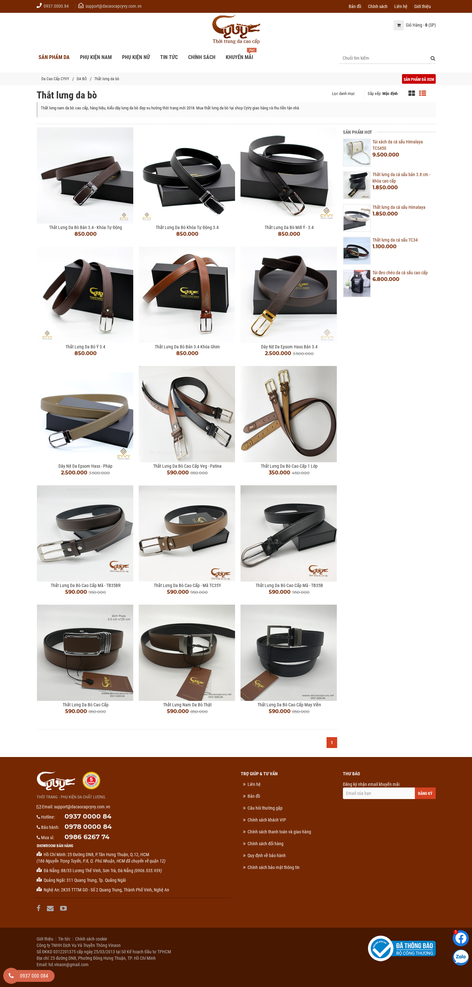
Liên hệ (400, 6)
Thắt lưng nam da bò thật (187, 704)
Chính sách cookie (91, 938)
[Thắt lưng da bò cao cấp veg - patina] (187, 414)
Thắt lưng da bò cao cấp (86, 704)
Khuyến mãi (239, 57)
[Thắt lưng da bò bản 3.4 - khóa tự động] (85, 175)
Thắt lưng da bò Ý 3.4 (85, 346)
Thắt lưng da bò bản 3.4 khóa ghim (187, 346)
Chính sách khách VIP (267, 819)
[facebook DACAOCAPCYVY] (39, 908)
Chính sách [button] (201, 57)
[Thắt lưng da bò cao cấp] (85, 653)
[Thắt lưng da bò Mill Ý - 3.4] (289, 175)
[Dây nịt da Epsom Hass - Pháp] (85, 414)
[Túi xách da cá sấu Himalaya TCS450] (357, 152)
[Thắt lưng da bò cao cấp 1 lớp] (289, 414)
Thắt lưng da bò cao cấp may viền (289, 704)
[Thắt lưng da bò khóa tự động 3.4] (187, 175)
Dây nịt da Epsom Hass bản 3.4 (289, 346)
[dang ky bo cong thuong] (402, 948)
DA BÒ (82, 79)
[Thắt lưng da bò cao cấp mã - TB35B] (289, 533)
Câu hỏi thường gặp (265, 808)
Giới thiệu (422, 6)
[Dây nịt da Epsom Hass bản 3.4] (289, 295)
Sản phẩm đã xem (419, 79)
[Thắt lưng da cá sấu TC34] (357, 250)
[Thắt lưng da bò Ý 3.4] (85, 295)
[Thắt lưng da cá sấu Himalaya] (357, 218)
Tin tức (64, 938)
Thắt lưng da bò (106, 79)
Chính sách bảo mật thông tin (274, 867)
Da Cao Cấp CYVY (55, 79)
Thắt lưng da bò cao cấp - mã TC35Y (187, 585)
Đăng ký (425, 793)
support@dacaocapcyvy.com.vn (113, 6)
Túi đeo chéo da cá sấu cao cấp (400, 272)
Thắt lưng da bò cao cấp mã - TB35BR (85, 585)
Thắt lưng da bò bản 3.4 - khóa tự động (85, 227)
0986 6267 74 (87, 837)
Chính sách (378, 6)
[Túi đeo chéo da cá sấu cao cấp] (357, 283)
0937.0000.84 (56, 6)
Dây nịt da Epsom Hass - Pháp (85, 466)
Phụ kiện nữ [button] (136, 57)
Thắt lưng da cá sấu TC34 (395, 239)
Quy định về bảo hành (267, 855)
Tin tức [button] (169, 57)
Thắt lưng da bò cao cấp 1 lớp (289, 466)
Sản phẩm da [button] (54, 57)
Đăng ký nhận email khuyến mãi (371, 784)
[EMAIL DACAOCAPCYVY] (51, 908)
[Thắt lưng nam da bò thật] (187, 653)
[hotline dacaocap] (11, 976)
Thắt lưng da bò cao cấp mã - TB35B (289, 585)
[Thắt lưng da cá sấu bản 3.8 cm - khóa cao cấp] (357, 185)
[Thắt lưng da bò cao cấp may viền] (289, 653)
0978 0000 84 (88, 826)
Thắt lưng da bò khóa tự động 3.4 (187, 227)
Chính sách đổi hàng (266, 843)
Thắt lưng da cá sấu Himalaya (398, 207)
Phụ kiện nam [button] (96, 57)
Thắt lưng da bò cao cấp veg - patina (187, 466)
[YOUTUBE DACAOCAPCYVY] (64, 908)
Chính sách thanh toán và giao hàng (279, 831)
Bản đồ (355, 6)
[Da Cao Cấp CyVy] (236, 30)
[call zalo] (461, 957)
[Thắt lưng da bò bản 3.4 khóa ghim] (187, 295)
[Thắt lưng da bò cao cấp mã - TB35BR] (85, 533)
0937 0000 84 (88, 816)
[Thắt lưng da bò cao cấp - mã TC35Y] (187, 533)
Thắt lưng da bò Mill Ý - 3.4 (289, 227)
